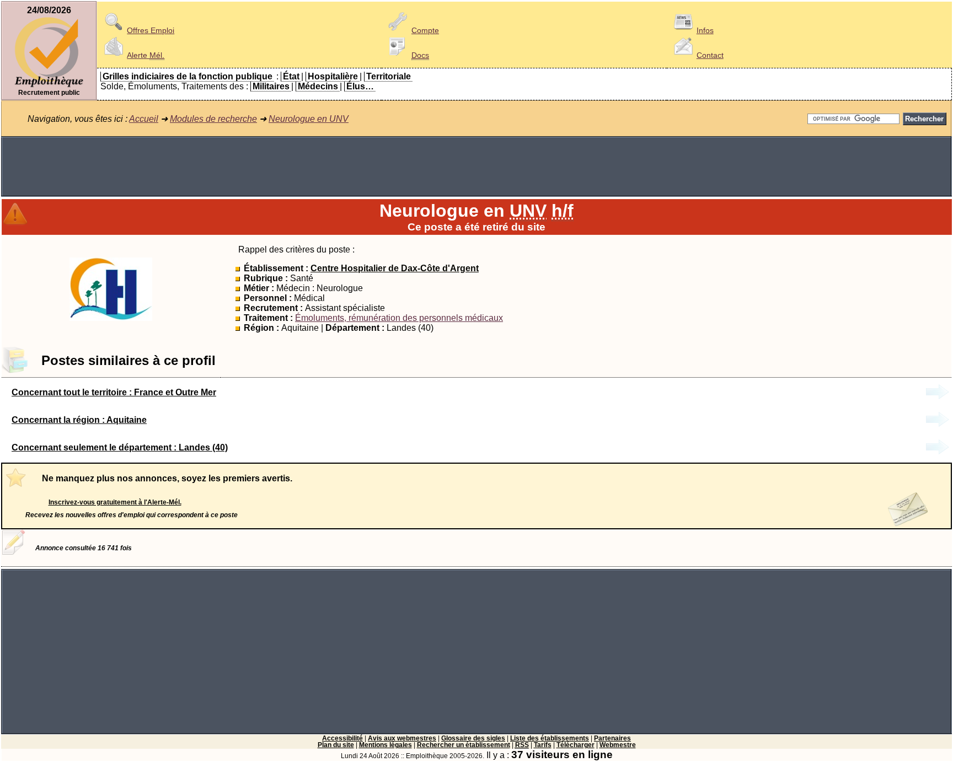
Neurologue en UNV (309, 119)
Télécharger (575, 745)
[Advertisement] (476, 166)
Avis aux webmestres (402, 738)
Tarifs (543, 745)
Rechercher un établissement (463, 745)
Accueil (143, 119)
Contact (710, 55)
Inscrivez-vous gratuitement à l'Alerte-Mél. (115, 502)
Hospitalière (333, 76)
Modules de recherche (213, 119)
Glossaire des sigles (473, 738)
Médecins (318, 86)
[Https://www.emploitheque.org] (49, 86)
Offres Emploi (150, 30)
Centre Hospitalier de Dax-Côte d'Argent (394, 268)
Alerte (145, 55)
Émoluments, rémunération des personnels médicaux (399, 318)
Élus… (360, 86)
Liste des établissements (549, 738)
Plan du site (336, 745)
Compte (425, 30)
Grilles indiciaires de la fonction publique (187, 76)
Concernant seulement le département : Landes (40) (120, 447)
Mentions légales (385, 745)
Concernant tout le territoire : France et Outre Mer (114, 392)
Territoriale (388, 76)
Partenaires (612, 738)
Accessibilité (342, 738)
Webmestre (617, 745)
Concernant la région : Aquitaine (79, 420)
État (291, 76)
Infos (705, 30)
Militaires (271, 86)
